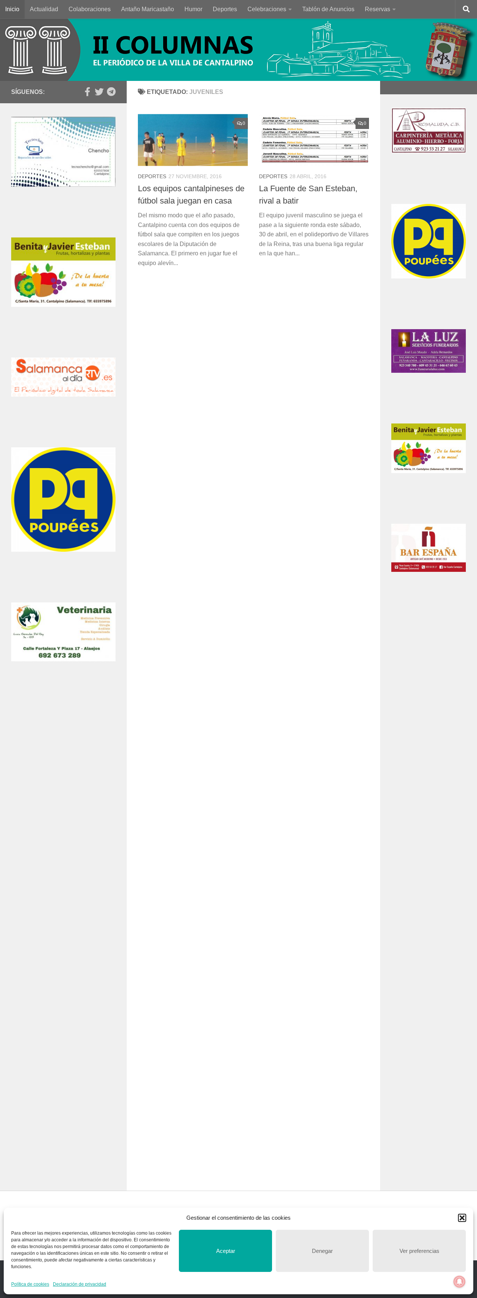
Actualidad (44, 9)
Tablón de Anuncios (328, 9)
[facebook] (87, 91)
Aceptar (225, 1251)
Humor (193, 9)
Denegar (322, 1251)
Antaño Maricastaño (147, 9)
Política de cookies (30, 1284)
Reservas (377, 9)
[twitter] (99, 91)
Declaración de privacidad (79, 1284)
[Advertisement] (63, 821)
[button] (462, 1218)
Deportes (225, 9)
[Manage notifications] (459, 1282)
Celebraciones (266, 9)
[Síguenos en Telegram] (111, 91)
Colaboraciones (90, 9)
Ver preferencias (419, 1251)
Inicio (12, 9)
